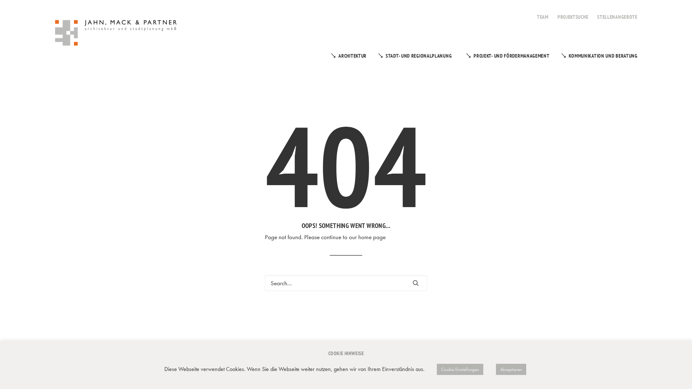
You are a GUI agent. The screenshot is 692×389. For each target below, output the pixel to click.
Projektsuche (573, 17)
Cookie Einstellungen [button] (460, 369)
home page (372, 237)
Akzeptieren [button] (511, 369)
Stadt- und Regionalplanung (419, 56)
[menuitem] (542, 13)
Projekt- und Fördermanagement (511, 56)
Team (543, 17)
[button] (416, 283)
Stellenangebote (617, 17)
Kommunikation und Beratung (603, 56)
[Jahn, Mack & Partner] (116, 33)
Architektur (352, 56)
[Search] (346, 283)
